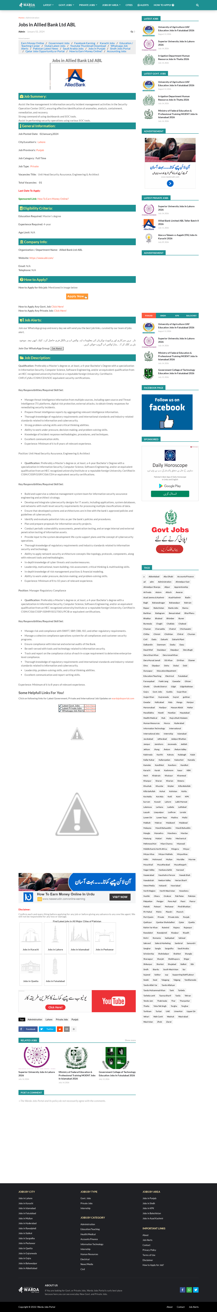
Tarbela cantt (149, 995)
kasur (179, 770)
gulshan (186, 697)
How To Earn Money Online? (53, 198)
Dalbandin (148, 644)
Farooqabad (148, 681)
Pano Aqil (172, 901)
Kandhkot (159, 765)
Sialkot (183, 964)
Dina (145, 665)
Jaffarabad (162, 739)
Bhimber (170, 618)
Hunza (167, 723)
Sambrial (179, 943)
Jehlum (146, 749)
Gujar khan (182, 691)
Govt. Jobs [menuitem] (65, 5)
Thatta (146, 1006)
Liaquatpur (159, 812)
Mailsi (184, 817)
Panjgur (160, 901)
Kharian (169, 781)
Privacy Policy (149, 1250)
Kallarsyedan (164, 760)
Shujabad (172, 964)
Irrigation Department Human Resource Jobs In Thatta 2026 (174, 57)
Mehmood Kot (149, 843)
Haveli (161, 712)
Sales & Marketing (163, 943)
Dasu (182, 644)
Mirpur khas (148, 854)
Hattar (190, 707)
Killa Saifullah (149, 791)
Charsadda (160, 629)
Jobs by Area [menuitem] (110, 5)
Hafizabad (159, 702)
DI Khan (180, 660)
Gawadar (176, 681)
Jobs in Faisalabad (27, 1213)
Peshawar (169, 906)
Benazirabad (174, 613)
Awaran (179, 592)
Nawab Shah (184, 875)
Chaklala (170, 623)
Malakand (170, 822)
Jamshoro (158, 744)
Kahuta (170, 754)
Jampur (146, 744)
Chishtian (168, 634)
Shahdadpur (163, 953)
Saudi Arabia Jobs (73, 48)
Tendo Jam (148, 1001)
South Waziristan (170, 969)
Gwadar (147, 702)
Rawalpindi (162, 932)
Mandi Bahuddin (183, 828)
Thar (173, 1001)
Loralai (183, 812)
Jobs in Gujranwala (27, 1253)
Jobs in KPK (148, 1208)
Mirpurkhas (182, 854)
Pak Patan (179, 896)
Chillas (146, 634)
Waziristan (148, 1022)
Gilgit (173, 686)
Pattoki (146, 906)
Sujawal (146, 974)
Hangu (179, 702)
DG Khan (168, 660)
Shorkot (160, 964)
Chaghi (159, 623)
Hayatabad (185, 712)
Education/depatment (166, 671)
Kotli (170, 796)
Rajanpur (188, 927)
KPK (177, 315)
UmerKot (178, 1011)
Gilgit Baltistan (186, 686)
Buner (181, 618)
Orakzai (167, 896)
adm (152, 581)
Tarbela (181, 990)
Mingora (175, 849)
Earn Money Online (32, 43)
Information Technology (154, 728)
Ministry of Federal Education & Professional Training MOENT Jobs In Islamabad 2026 (77, 1075)
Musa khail (148, 864)
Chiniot (157, 634)
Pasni (183, 901)
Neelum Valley (164, 880)
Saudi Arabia (183, 948)
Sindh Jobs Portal (120, 48)
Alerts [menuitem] (144, 5)
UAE (168, 1011)
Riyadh (186, 932)
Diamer (191, 660)
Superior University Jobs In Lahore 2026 (36, 1074)
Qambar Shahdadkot (165, 922)
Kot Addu (147, 796)
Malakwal (183, 822)
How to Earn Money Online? (85, 51)
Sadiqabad (169, 938)
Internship (168, 733)
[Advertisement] (77, 902)
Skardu (156, 969)
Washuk (170, 1016)
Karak (157, 770)
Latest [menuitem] (47, 5)
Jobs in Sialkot (25, 1233)
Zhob (159, 1022)
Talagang (165, 980)
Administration (32, 17)
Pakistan (191, 896)
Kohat (162, 791)
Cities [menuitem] (129, 5)
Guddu (169, 691)
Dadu (154, 639)
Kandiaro (172, 765)
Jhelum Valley (180, 749)
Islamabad (181, 733)
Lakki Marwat (181, 801)
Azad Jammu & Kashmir (153, 597)
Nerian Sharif (181, 880)
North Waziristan (167, 891)
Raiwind (165, 927)
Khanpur (147, 781)
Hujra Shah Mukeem (179, 718)
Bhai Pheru (189, 613)
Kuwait (157, 801)
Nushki (146, 896)
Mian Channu (167, 843)
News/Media (149, 885)
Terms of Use (149, 1255)
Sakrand (147, 943)
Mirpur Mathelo (166, 854)
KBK (189, 770)
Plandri (169, 911)
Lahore (42, 141)
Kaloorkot (178, 760)
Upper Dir (191, 1011)
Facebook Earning (84, 43)
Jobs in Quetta (25, 1248)
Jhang (156, 749)
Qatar (181, 922)
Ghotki (146, 686)
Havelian (172, 712)
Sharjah (160, 959)
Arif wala (147, 592)
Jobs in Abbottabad (27, 1268)
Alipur (167, 587)
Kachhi (160, 754)
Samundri (191, 943)
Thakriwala (162, 1001)
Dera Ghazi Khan (151, 655)
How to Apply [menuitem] (163, 5)
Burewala (147, 623)
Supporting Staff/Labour (183, 974)
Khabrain (156, 775)
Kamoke (147, 765)
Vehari (146, 1016)
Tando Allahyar (168, 985)
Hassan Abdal (177, 707)
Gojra (146, 691)
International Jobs (151, 733)
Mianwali (181, 843)
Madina (174, 817)
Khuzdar (159, 786)
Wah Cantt (158, 1016)
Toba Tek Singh (159, 1006)
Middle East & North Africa (155, 849)
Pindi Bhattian (184, 906)
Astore (158, 592)
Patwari (157, 906)
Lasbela (170, 807)
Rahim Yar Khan (150, 927)
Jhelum (167, 749)
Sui (184, 969)
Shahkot (177, 953)
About (146, 1235)
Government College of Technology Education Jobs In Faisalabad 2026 (117, 1074)
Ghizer (188, 681)
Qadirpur (147, 922)
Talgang (176, 980)
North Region (149, 891)
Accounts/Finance (185, 576)
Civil (145, 639)
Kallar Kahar (148, 760)
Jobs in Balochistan (152, 1213)
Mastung (147, 838)
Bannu (185, 608)
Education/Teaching (152, 676)
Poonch (179, 911)
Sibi (192, 964)
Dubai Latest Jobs (55, 45)
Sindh (163, 315)
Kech (145, 775)
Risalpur (175, 932)
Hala (170, 702)
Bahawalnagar (158, 602)
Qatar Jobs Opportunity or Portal (45, 51)
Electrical (169, 676)
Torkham (147, 1011)
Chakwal (182, 623)
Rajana (176, 927)
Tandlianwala (190, 980)
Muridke (180, 859)
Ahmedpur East (182, 581)
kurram (146, 801)
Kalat (192, 754)
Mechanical (181, 838)
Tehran (188, 995)
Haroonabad (149, 707)
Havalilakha (148, 712)
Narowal (180, 870)
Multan (169, 859)
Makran (158, 822)
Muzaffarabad (163, 864)
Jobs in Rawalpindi (27, 1228)
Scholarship (148, 953)
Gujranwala (163, 697)
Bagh (145, 602)
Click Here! (57, 306)
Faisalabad (183, 676)
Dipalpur (156, 665)
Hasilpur (163, 707)
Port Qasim (148, 917)
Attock (169, 592)
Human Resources (151, 723)
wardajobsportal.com (123, 698)
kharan (159, 781)
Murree (192, 859)
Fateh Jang (163, 681)
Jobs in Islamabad (27, 1208)
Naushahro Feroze (166, 875)
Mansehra (158, 833)
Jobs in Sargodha (26, 1238)
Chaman (147, 629)
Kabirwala (147, 754)
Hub (163, 718)
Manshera (171, 833)
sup (166, 974)
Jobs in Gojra (24, 1258)
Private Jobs (62, 1019)
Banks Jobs (173, 608)
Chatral (172, 629)
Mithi (145, 859)
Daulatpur (161, 650)
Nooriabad (175, 885)
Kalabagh (182, 754)
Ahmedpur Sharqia (151, 587)
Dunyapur (148, 671)
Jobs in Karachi (25, 1203)
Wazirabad (183, 1016)
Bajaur (146, 608)
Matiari (158, 838)
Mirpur (186, 849)
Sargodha (169, 948)
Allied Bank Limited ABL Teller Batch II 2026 (178, 222)
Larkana (159, 807)
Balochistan (159, 608)
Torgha (174, 1006)
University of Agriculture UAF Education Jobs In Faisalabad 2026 (176, 29)
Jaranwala (171, 744)
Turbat (159, 1011)
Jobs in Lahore (25, 1198)
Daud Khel (148, 650)
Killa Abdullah (184, 786)
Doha (166, 665)
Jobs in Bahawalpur (27, 1263)
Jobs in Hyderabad (27, 1223)
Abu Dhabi (168, 576)
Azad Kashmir (175, 597)
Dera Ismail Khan (170, 655)
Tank (172, 990)
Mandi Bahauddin (163, 828)
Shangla (188, 953)
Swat (155, 980)
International (175, 728)
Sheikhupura (174, 959)
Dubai (176, 665)
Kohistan (173, 791)
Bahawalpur (174, 602)
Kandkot (184, 765)
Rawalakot (148, 932)
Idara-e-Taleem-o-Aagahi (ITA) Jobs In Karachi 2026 (177, 237)
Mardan (184, 833)
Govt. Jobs (157, 691)
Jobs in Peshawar (26, 1243)
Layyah (146, 812)
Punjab (40, 150)
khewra (180, 781)
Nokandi (162, 885)
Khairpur (169, 775)
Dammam (161, 644)
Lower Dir (147, 817)
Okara (157, 896)
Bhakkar (147, 618)
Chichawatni (185, 629)
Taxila (177, 995)
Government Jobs (59, 43)
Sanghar (147, 948)
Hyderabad (179, 723)
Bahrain (187, 602)
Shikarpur (147, 964)
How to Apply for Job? (153, 1265)
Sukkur (157, 974)
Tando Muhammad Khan (154, 990)
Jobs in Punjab (96, 48)
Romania (157, 938)
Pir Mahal (147, 911)
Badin (187, 597)
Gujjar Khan (148, 697)
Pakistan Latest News (45, 48)
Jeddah (184, 744)
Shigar (186, 959)
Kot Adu (159, 796)
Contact (146, 1245)
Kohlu (184, 791)
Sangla (158, 948)
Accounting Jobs (116, 51)
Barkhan (147, 613)
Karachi (146, 770)
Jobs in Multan (25, 1218)
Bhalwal (158, 618)
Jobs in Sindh (149, 1203)
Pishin (159, 911)
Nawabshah (148, 880)
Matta (168, 838)
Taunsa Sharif (165, 995)
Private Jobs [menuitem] (87, 5)
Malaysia (147, 828)
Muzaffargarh (180, 864)
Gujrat (176, 697)
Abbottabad (154, 576)
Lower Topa (161, 817)
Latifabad (182, 807)
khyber (171, 786)
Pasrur (192, 901)
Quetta (191, 922)
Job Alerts (147, 1240)
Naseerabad (148, 875)
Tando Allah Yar (150, 985)
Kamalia (191, 760)
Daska (172, 644)
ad (144, 581)
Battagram (160, 613)
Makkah (147, 822)
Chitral (180, 634)
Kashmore (168, 770)
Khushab (147, 786)
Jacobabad (148, 739)
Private (34, 166)
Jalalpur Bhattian (178, 739)
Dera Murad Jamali (151, 660)
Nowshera (183, 891)
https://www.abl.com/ (41, 257)
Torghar (184, 1006)
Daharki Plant (178, 639)
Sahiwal (182, 938)
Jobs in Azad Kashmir (153, 1218)
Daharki (164, 639)
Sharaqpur (148, 959)
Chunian (191, 634)
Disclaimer (148, 1260)
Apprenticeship (181, 587)
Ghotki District (160, 686)
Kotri (178, 796)
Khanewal (181, 775)
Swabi (146, 980)
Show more (130, 1040)
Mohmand (157, 859)
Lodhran (172, 812)
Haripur (190, 702)
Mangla (146, 833)
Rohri (146, 938)
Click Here (89, 705)
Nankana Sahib (165, 870)
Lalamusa (147, 807)
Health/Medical (150, 718)
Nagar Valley (148, 870)
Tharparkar (185, 1001)
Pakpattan (147, 901)
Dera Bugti (188, 650)
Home (21, 17)
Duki (185, 665)
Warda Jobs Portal (46, 1307)
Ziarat (168, 1022)
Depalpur (174, 650)
